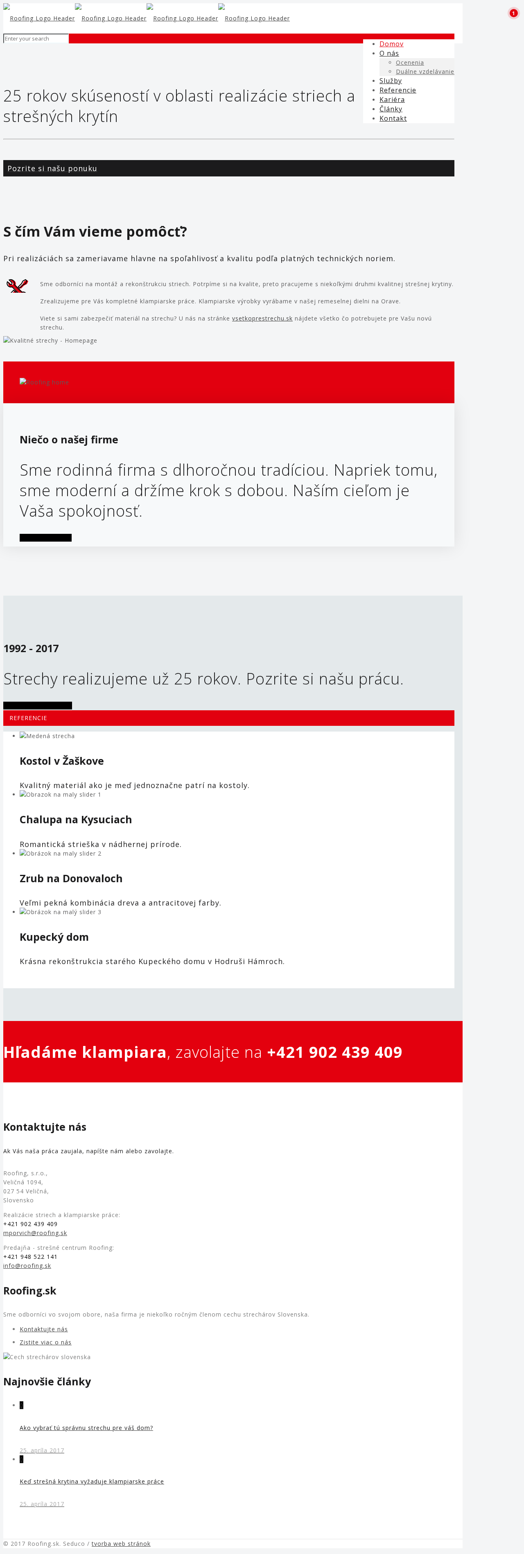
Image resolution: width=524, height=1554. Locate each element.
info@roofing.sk (27, 1265)
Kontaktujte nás (44, 1329)
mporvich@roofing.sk (35, 1233)
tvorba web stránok (121, 1543)
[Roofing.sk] (146, 18)
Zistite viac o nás (46, 1342)
